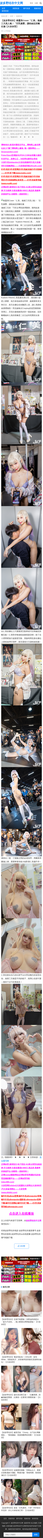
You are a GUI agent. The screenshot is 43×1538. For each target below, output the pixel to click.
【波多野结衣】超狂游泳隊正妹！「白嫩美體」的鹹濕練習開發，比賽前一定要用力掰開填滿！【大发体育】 (21, 1397)
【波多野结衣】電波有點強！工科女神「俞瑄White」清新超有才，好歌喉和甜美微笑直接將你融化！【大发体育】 (21, 1359)
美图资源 (16, 8)
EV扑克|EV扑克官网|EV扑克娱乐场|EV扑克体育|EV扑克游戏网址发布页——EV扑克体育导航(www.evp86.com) (21, 180)
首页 (3, 8)
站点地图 (34, 1523)
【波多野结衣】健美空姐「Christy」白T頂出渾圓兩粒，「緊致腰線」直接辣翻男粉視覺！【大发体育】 (21, 1435)
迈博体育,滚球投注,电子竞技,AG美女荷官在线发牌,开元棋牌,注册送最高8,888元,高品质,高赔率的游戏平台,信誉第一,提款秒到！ (21, 190)
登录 (31, 3)
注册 (36, 3)
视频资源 (37, 8)
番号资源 (26, 8)
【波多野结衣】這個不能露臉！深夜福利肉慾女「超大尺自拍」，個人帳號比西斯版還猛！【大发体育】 (21, 1321)
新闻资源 (5, 11)
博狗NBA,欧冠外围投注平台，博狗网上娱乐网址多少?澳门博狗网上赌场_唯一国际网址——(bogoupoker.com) (20, 148)
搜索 (36, 1535)
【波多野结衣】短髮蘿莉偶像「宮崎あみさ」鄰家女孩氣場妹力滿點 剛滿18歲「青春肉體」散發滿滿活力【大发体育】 (21, 1472)
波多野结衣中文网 (11, 3)
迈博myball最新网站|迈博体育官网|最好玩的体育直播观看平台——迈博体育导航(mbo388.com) (21, 1178)
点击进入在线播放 (21, 1213)
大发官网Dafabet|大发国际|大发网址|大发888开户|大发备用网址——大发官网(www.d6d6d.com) (21, 1189)
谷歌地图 (9, 1526)
